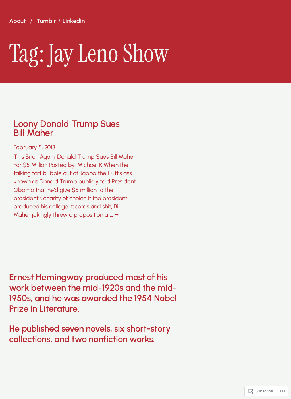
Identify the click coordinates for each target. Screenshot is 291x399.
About (17, 21)
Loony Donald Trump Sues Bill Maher (67, 128)
